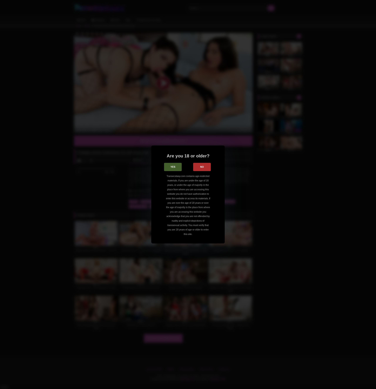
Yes (173, 167)
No (202, 167)
